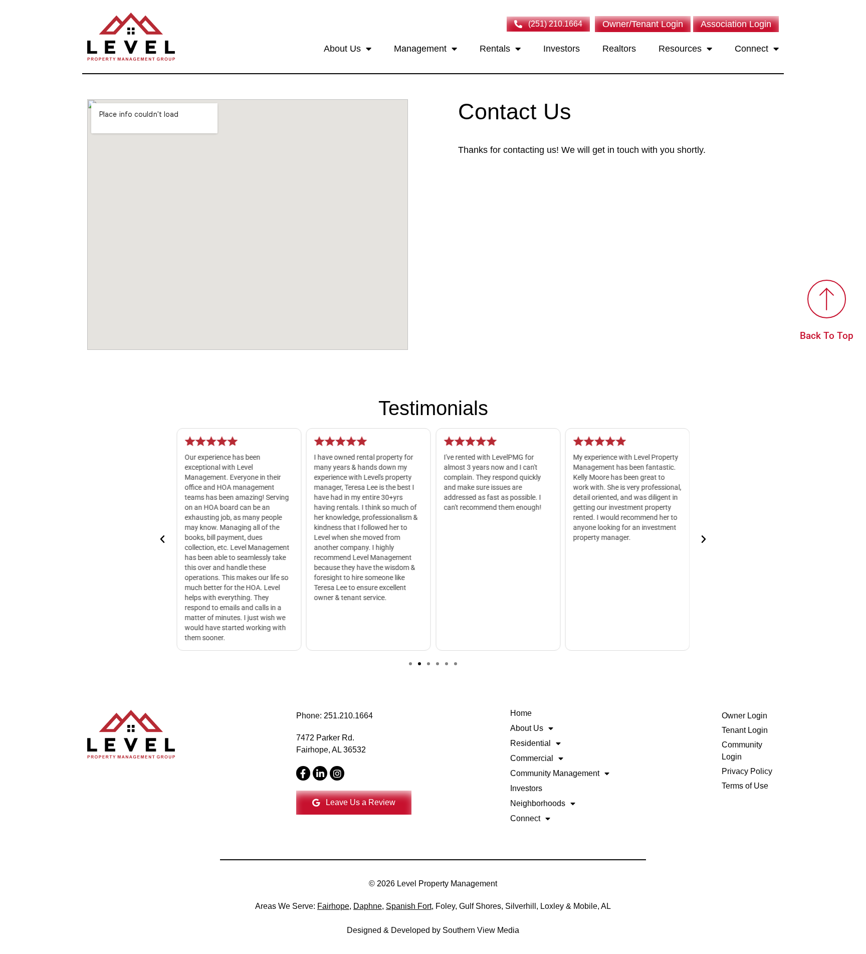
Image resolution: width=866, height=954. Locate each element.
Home (521, 713)
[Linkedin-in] (320, 773)
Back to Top (756, 909)
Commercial (531, 758)
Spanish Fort (408, 906)
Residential (530, 743)
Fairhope (333, 906)
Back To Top (826, 335)
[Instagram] (337, 773)
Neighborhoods (537, 803)
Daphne (367, 906)
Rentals (495, 49)
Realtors (619, 49)
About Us (342, 49)
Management (420, 49)
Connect (751, 49)
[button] (162, 539)
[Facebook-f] (303, 773)
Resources (680, 49)
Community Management (554, 773)
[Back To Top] (826, 299)
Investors (561, 49)
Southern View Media (481, 930)
